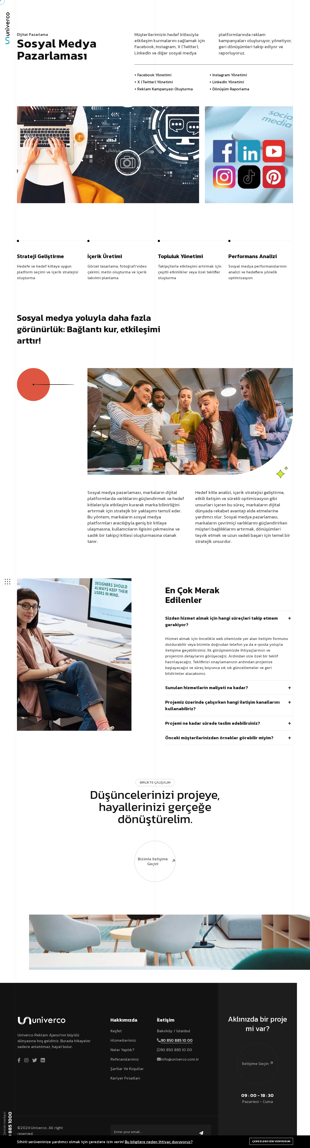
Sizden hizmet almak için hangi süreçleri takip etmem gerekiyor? (221, 621)
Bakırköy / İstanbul (173, 1031)
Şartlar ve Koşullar (127, 1068)
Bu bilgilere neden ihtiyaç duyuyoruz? (159, 1142)
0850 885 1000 (10, 1129)
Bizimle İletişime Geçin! (153, 861)
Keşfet (116, 1031)
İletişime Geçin (255, 1063)
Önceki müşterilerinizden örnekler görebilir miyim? (219, 737)
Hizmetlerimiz (123, 1040)
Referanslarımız (124, 1059)
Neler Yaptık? (122, 1050)
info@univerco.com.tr (180, 1059)
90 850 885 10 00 (177, 1040)
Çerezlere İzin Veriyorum (271, 1141)
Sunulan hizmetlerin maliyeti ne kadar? (206, 687)
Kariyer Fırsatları (125, 1078)
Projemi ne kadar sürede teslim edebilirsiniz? (212, 723)
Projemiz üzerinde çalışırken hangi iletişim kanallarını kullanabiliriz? (222, 705)
